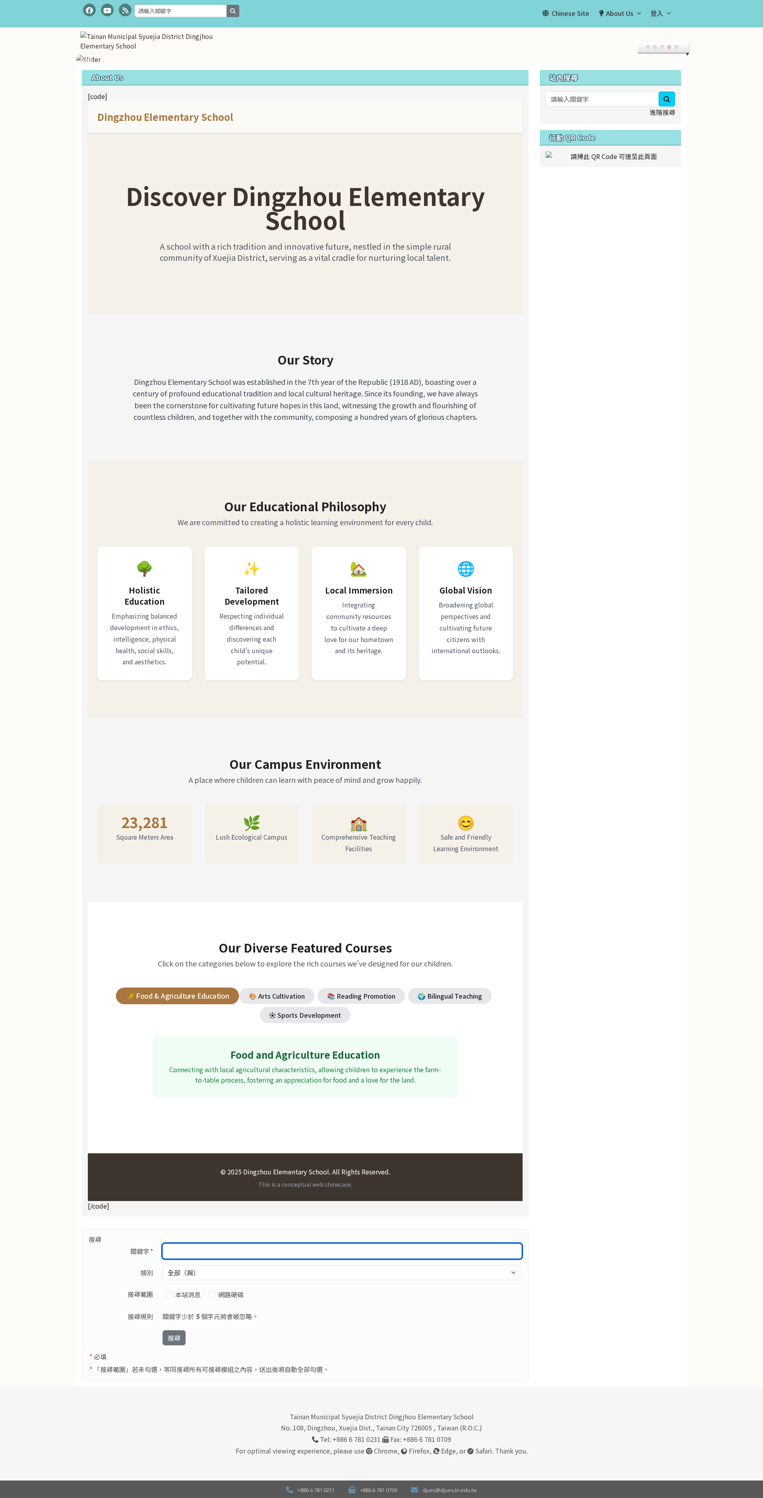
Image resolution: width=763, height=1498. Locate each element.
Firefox (418, 1450)
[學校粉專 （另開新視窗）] (89, 10)
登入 (657, 13)
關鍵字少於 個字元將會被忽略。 (210, 1316)
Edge (448, 1450)
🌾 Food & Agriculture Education (177, 996)
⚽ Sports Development (305, 1015)
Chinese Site (570, 13)
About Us (619, 13)
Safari (483, 1450)
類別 (146, 1272)
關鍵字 (144, 1251)
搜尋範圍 (140, 1294)
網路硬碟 (231, 1294)
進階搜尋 (662, 112)
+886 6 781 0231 (357, 1439)
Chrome (384, 1450)
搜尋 (174, 1338)
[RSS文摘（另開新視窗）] (125, 10)
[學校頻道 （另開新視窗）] (107, 10)
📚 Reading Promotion (361, 996)
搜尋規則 (140, 1316)
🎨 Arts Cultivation (277, 996)
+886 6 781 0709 (427, 1439)
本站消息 (188, 1294)
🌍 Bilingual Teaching (450, 996)
